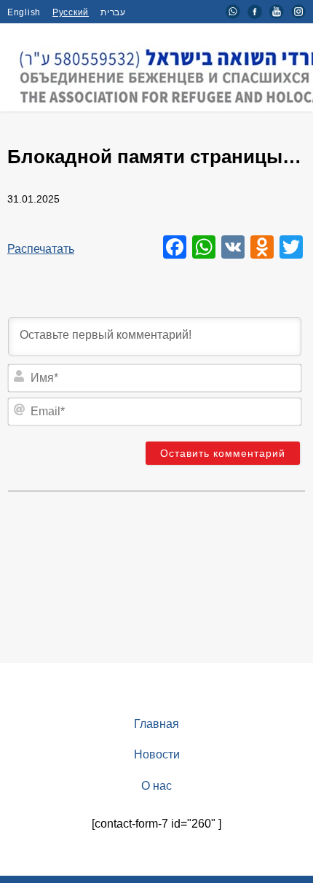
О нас (156, 786)
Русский (70, 12)
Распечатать (40, 249)
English (24, 12)
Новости (157, 754)
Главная (156, 724)
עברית (113, 12)
